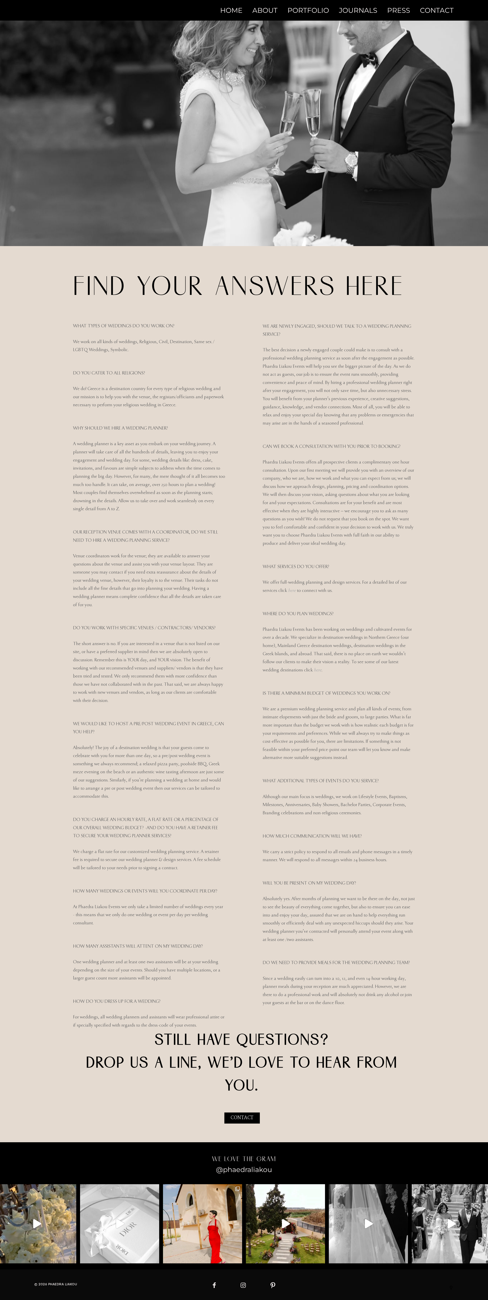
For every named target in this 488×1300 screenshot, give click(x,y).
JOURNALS (358, 10)
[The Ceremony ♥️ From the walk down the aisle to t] (368, 1223)
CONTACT (437, 10)
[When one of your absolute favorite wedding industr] (285, 1223)
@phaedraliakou (244, 1169)
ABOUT (265, 10)
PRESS (398, 10)
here (292, 590)
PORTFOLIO (308, 10)
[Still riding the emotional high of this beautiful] (202, 1223)
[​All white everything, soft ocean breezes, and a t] (119, 1223)
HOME (231, 10)
